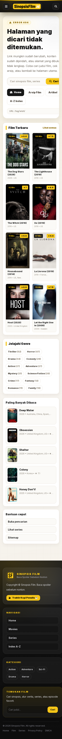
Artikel (52, 92)
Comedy (33, 359)
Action (14, 366)
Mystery (15, 373)
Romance (15, 388)
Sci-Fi (42, 669)
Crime (13, 380)
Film (14, 730)
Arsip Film (34, 92)
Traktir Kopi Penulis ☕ (25, 597)
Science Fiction (39, 373)
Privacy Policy (35, 730)
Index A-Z (15, 646)
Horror (33, 351)
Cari (55, 81)
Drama (14, 359)
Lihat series (15, 529)
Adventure (34, 366)
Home (17, 92)
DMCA (48, 730)
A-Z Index (16, 101)
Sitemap (13, 537)
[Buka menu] (6, 6)
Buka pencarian (17, 521)
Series (13, 637)
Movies (13, 629)
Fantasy (31, 380)
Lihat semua (49, 127)
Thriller (14, 351)
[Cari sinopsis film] (55, 6)
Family (34, 388)
